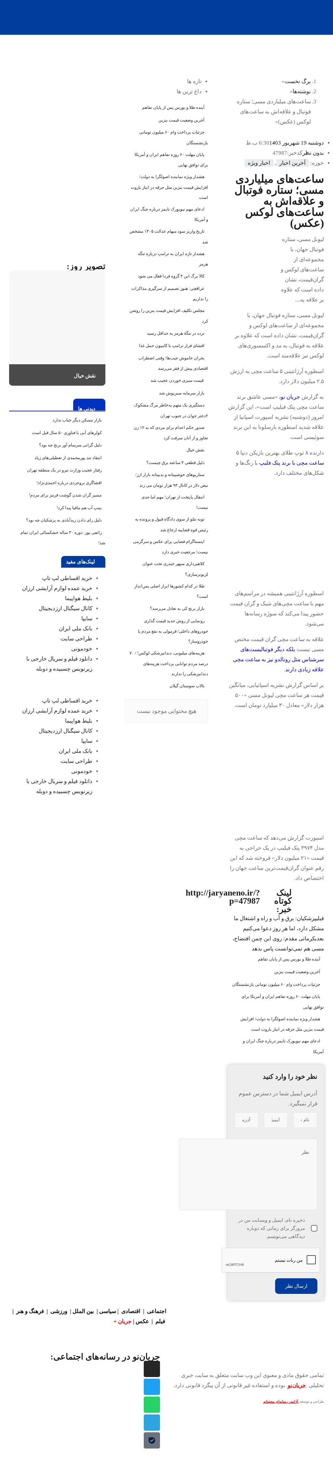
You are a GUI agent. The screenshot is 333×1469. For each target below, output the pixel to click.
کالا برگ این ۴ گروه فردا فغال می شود (171, 276)
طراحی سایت (76, 639)
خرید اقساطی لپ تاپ (67, 578)
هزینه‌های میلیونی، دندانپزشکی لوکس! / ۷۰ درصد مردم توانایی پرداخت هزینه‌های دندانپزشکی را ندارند (168, 663)
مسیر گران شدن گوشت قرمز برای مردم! (65, 495)
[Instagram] (152, 1369)
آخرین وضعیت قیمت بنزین (297, 971)
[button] (57, 684)
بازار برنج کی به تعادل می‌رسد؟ (177, 608)
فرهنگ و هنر (30, 1311)
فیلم (160, 1321)
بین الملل (83, 1311)
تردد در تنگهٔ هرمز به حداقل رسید (176, 333)
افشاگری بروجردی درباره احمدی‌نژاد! (69, 482)
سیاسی (107, 1311)
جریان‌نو (297, 1385)
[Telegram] (152, 1422)
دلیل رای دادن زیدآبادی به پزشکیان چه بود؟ (64, 520)
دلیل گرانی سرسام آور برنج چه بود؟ (70, 445)
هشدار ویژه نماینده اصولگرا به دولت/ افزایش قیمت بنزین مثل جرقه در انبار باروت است (169, 187)
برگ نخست (298, 81)
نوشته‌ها (302, 91)
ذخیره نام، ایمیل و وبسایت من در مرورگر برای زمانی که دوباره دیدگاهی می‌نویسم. (271, 1228)
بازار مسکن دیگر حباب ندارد (77, 420)
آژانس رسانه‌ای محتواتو (281, 1401)
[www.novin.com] (57, 205)
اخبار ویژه (259, 163)
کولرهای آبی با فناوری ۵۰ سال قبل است (67, 432)
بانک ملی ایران (75, 628)
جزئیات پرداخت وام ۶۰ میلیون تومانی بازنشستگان (276, 984)
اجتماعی (156, 1311)
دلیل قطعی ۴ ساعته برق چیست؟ (175, 462)
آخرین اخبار (292, 163)
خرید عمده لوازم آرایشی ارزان (57, 588)
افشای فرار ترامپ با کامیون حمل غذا (172, 345)
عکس (143, 1321)
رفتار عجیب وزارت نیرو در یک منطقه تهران (64, 470)
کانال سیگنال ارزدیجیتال (65, 608)
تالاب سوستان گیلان (187, 685)
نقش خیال (195, 449)
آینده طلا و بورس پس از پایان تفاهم (289, 959)
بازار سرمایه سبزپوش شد (182, 393)
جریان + (122, 1321)
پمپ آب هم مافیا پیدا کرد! (79, 507)
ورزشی (58, 1311)
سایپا (86, 618)
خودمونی (81, 649)
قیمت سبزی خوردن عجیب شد (178, 380)
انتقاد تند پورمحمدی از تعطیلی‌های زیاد (68, 457)
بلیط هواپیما (78, 598)
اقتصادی (130, 1311)
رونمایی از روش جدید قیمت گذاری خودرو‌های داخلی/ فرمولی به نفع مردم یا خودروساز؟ (173, 631)
